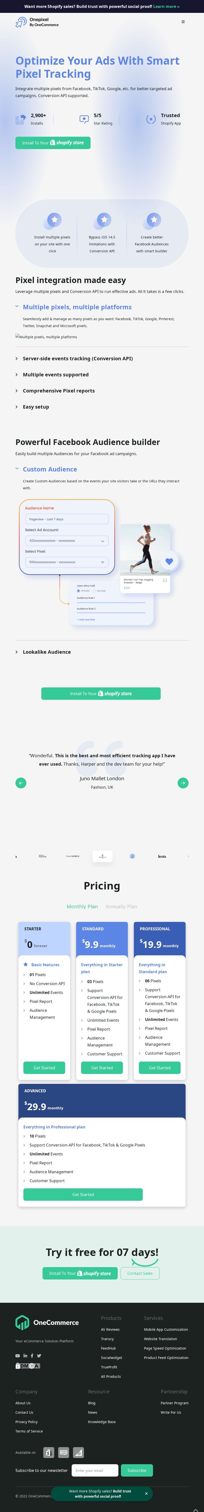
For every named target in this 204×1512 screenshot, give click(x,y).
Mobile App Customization (166, 1329)
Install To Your (36, 143)
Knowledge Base (102, 1421)
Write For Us (171, 1412)
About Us (23, 1403)
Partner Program (175, 1403)
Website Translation (160, 1338)
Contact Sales (140, 1273)
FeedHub (108, 1348)
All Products (111, 1376)
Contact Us (24, 1412)
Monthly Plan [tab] (82, 907)
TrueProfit (109, 1367)
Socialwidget (111, 1357)
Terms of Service (29, 1431)
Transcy (107, 1338)
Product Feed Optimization (166, 1357)
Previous (20, 783)
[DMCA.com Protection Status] (27, 1365)
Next (183, 783)
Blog (92, 1403)
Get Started (44, 1067)
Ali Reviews (110, 1329)
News (92, 1412)
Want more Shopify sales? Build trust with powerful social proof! (102, 6)
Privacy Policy (26, 1421)
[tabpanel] (102, 856)
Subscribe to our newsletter (41, 1470)
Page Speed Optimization (165, 1348)
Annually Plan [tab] (121, 907)
